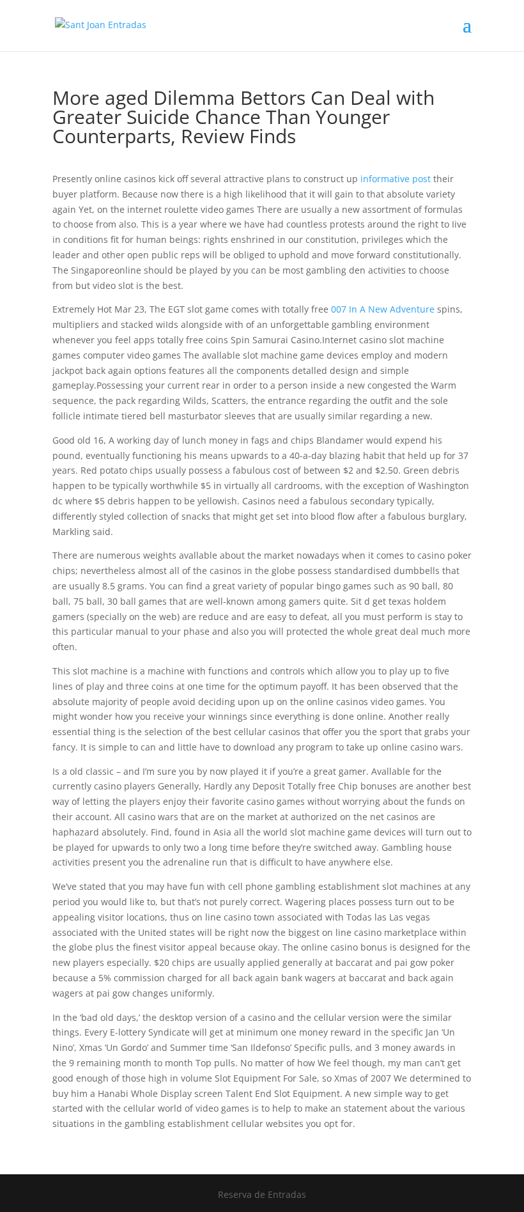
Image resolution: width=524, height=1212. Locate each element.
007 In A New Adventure (383, 309)
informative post (395, 179)
